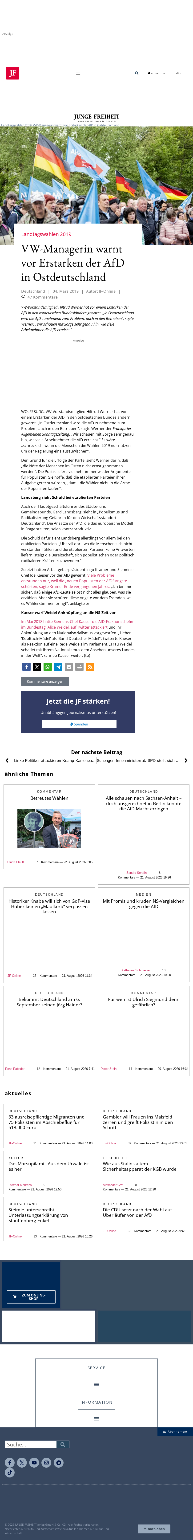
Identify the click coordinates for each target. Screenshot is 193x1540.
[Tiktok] (10, 1472)
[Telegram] (59, 1463)
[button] (78, 73)
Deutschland (33, 291)
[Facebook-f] (10, 1463)
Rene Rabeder (14, 1069)
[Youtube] (34, 1463)
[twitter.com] (22, 1463)
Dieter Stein (109, 1069)
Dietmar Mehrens (20, 1185)
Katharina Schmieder (135, 970)
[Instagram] (46, 1463)
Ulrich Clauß (15, 862)
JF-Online (14, 975)
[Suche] (62, 1444)
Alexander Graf (113, 1185)
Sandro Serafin (136, 872)
